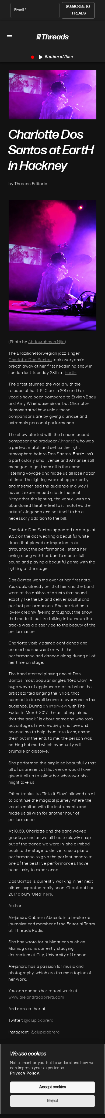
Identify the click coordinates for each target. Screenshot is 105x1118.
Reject (52, 1101)
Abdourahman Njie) (47, 342)
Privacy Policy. (25, 1074)
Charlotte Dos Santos (30, 360)
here (47, 894)
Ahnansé (66, 441)
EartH (70, 373)
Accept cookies (52, 1087)
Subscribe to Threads (78, 10)
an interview (55, 706)
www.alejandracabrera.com (36, 997)
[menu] (9, 36)
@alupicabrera (39, 1020)
